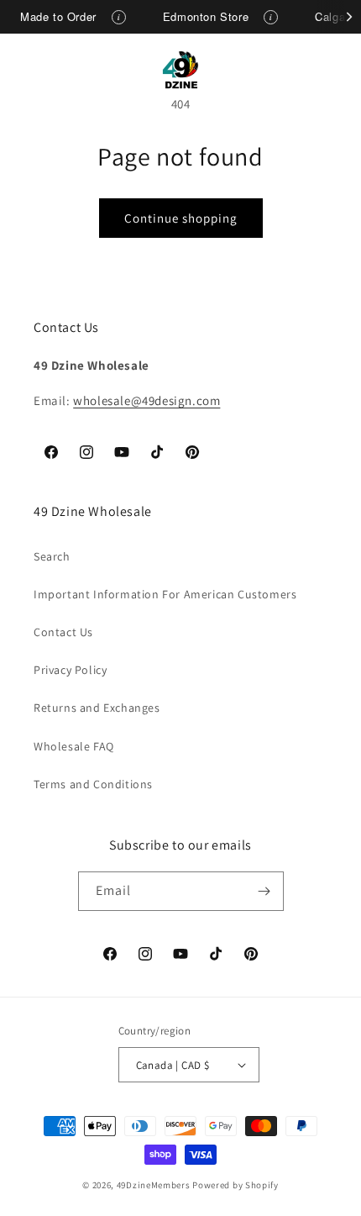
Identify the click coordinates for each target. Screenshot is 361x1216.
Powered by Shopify (235, 1185)
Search (52, 556)
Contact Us (63, 632)
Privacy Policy (70, 669)
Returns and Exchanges (97, 707)
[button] (33, 69)
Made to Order (58, 16)
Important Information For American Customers (165, 594)
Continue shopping (181, 218)
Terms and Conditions (93, 784)
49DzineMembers (154, 1185)
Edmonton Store (206, 16)
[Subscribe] (264, 891)
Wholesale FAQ (74, 746)
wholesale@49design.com (146, 400)
